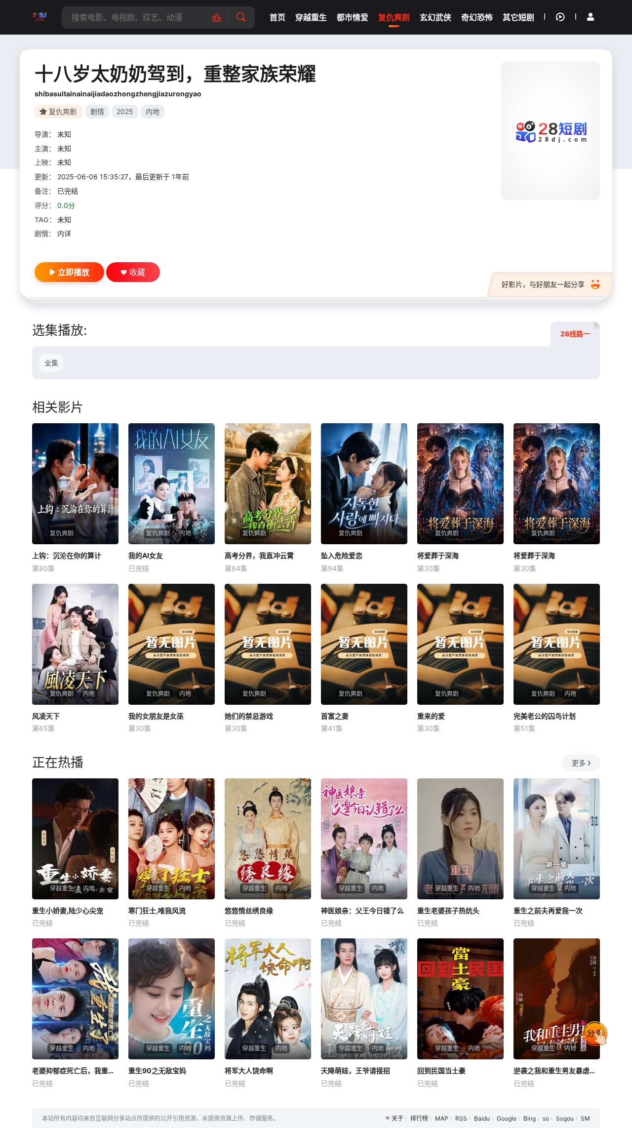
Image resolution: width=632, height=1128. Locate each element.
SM (585, 1118)
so (546, 1118)
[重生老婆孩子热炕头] (460, 838)
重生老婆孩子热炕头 (448, 910)
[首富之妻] (364, 644)
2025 (125, 111)
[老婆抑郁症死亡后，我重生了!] (75, 998)
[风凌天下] (75, 644)
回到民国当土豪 (441, 1070)
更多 (579, 763)
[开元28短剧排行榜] (222, 17)
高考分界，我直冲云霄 (259, 555)
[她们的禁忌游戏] (268, 644)
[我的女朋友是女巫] (171, 644)
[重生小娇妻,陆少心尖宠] (75, 838)
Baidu (482, 1118)
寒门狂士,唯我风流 (157, 910)
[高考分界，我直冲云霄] (268, 483)
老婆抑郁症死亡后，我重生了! (75, 1070)
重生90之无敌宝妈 (157, 1070)
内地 (152, 111)
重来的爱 (431, 716)
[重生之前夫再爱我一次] (557, 838)
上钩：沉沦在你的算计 (66, 555)
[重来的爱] (460, 644)
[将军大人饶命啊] (268, 998)
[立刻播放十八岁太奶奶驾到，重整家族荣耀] (550, 131)
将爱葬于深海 (438, 555)
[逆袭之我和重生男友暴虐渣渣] (557, 998)
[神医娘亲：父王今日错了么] (364, 838)
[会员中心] (590, 17)
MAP (441, 1118)
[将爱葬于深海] (460, 483)
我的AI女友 (145, 555)
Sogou (565, 1118)
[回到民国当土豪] (460, 998)
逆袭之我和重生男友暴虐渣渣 (557, 1070)
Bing (529, 1118)
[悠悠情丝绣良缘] (268, 838)
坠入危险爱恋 (341, 555)
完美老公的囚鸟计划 (545, 716)
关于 (397, 1118)
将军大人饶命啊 (249, 1070)
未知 (64, 134)
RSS (461, 1118)
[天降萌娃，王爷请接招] (364, 998)
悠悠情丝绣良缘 (249, 910)
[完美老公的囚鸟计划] (557, 644)
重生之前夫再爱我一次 (548, 910)
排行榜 (419, 1118)
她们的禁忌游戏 (249, 716)
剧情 (97, 111)
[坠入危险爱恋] (364, 483)
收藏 (137, 272)
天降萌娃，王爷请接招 (355, 1070)
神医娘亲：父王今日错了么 (362, 910)
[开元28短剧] (39, 17)
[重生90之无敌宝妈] (171, 998)
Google (506, 1118)
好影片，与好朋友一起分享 (543, 284)
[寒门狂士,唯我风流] (171, 838)
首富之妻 (335, 716)
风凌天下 (46, 716)
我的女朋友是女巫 (156, 716)
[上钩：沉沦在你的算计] (75, 483)
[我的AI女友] (171, 483)
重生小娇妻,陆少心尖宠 (67, 910)
